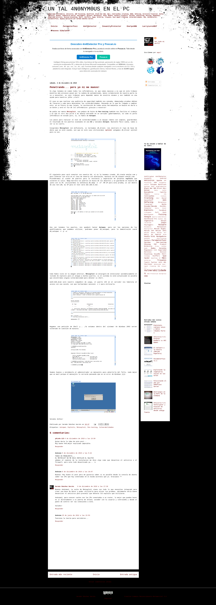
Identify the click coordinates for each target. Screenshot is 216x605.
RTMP (155, 250)
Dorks (164, 204)
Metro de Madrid (152, 234)
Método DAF (149, 231)
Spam (164, 256)
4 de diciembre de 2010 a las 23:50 (80, 438)
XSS (146, 276)
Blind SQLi (161, 188)
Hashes (160, 219)
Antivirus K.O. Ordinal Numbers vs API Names (160, 339)
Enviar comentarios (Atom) (100, 582)
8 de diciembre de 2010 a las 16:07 (77, 472)
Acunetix (147, 178)
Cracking (148, 198)
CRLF (157, 198)
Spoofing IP (155, 258)
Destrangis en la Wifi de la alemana (159, 394)
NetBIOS (147, 238)
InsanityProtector (111, 26)
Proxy (157, 246)
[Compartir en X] (103, 424)
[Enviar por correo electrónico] (99, 424)
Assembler (162, 182)
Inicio (54, 26)
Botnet (147, 190)
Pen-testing (92, 427)
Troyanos (161, 260)
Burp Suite (160, 190)
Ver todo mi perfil (159, 42)
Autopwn (63, 427)
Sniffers (156, 256)
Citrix (156, 194)
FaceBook (162, 210)
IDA (165, 219)
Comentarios (152, 85)
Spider (147, 258)
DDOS (164, 200)
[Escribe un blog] (101, 424)
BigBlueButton (161, 186)
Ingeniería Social (155, 221)
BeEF (152, 186)
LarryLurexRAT (149, 26)
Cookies (163, 196)
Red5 (145, 248)
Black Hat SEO (150, 188)
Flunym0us (147, 212)
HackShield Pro (150, 219)
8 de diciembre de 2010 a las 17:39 (92, 486)
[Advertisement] (93, 562)
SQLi (164, 258)
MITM (164, 234)
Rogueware (148, 250)
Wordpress (162, 273)
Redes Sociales (158, 248)
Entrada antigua (128, 575)
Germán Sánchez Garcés (64, 486)
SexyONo (157, 254)
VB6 (159, 266)
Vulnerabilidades (106, 427)
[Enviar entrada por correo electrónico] (95, 424)
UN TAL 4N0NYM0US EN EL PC (88, 9)
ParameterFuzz (70, 26)
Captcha (163, 192)
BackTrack (162, 184)
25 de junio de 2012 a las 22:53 (76, 515)
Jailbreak (147, 222)
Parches (147, 242)
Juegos (163, 223)
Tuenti (147, 262)
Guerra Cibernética (159, 217)
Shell (164, 254)
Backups (147, 186)
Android (163, 178)
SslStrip (147, 260)
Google (147, 217)
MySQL (153, 236)
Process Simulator (60, 31)
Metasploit (81, 427)
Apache (159, 180)
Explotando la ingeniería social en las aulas (159, 372)
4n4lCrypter (149, 176)
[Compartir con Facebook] (106, 424)
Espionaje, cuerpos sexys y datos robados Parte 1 (159, 329)
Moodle (147, 236)
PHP (155, 244)
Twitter (154, 262)
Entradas (151, 82)
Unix (160, 262)
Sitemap (147, 256)
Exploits (71, 427)
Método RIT (161, 232)
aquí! (159, 52)
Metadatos (147, 227)
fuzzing (162, 214)
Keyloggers (148, 225)
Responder (59, 446)
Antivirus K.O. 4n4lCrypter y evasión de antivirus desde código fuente (155, 407)
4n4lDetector (90, 26)
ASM (155, 182)
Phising (147, 244)
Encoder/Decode (150, 206)
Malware (162, 225)
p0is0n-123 (59, 438)
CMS (165, 194)
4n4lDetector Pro (86, 57)
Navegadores (161, 236)
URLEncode (157, 264)
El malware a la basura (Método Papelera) (159, 350)
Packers (147, 240)
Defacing (148, 202)
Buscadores (148, 192)
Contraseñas (149, 196)
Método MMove (149, 232)
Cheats (147, 194)
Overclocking (161, 238)
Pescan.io (103, 57)
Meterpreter (148, 229)
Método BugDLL (160, 229)
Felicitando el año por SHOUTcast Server (160, 383)
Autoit (146, 184)
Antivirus (149, 180)
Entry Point (160, 208)
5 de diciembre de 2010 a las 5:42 (77, 453)
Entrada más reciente (61, 575)
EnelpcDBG (132, 26)
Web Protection (152, 273)
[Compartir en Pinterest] (108, 424)
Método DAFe (161, 231)
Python (164, 246)
